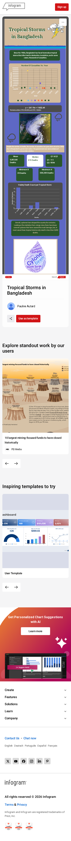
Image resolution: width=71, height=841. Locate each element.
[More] (63, 22)
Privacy (22, 804)
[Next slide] (16, 463)
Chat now (29, 738)
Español (41, 745)
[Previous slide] (7, 463)
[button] (19, 100)
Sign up (61, 6)
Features (11, 697)
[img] (21, 88)
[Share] (11, 318)
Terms (9, 804)
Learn (9, 711)
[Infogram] (13, 7)
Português (30, 745)
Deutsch (18, 745)
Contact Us (12, 738)
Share (8, 277)
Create (9, 690)
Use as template (28, 318)
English (9, 745)
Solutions (11, 704)
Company (11, 718)
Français (52, 745)
